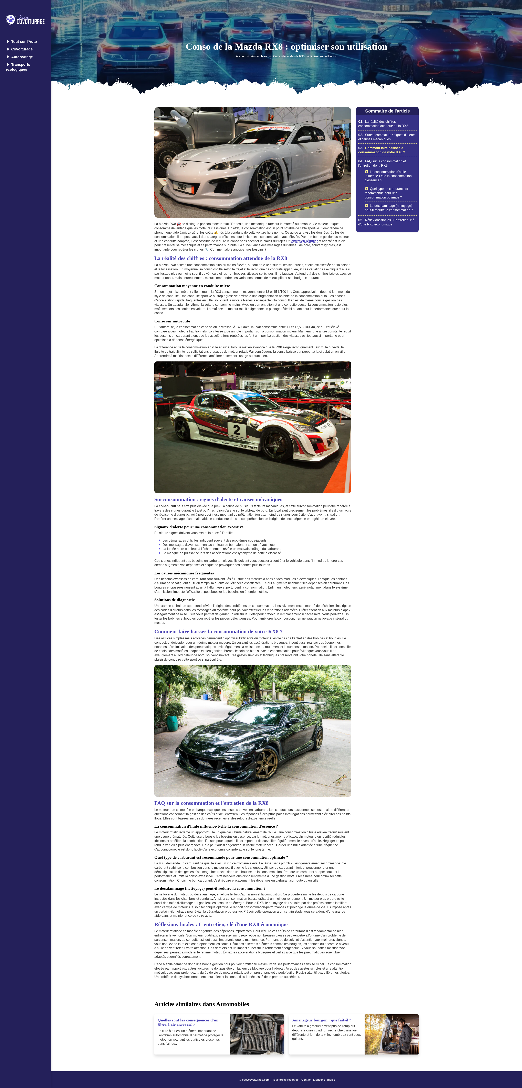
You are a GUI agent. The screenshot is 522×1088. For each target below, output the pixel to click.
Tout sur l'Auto (24, 42)
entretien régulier (304, 241)
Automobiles (259, 56)
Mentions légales (324, 1079)
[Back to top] (511, 1077)
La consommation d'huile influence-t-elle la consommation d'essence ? (388, 176)
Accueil (240, 56)
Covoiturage (22, 49)
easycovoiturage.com (256, 1079)
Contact (306, 1079)
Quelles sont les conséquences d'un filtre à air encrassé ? (188, 1022)
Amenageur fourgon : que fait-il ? (321, 1020)
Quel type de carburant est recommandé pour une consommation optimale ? (386, 193)
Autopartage (22, 57)
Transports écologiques (18, 66)
